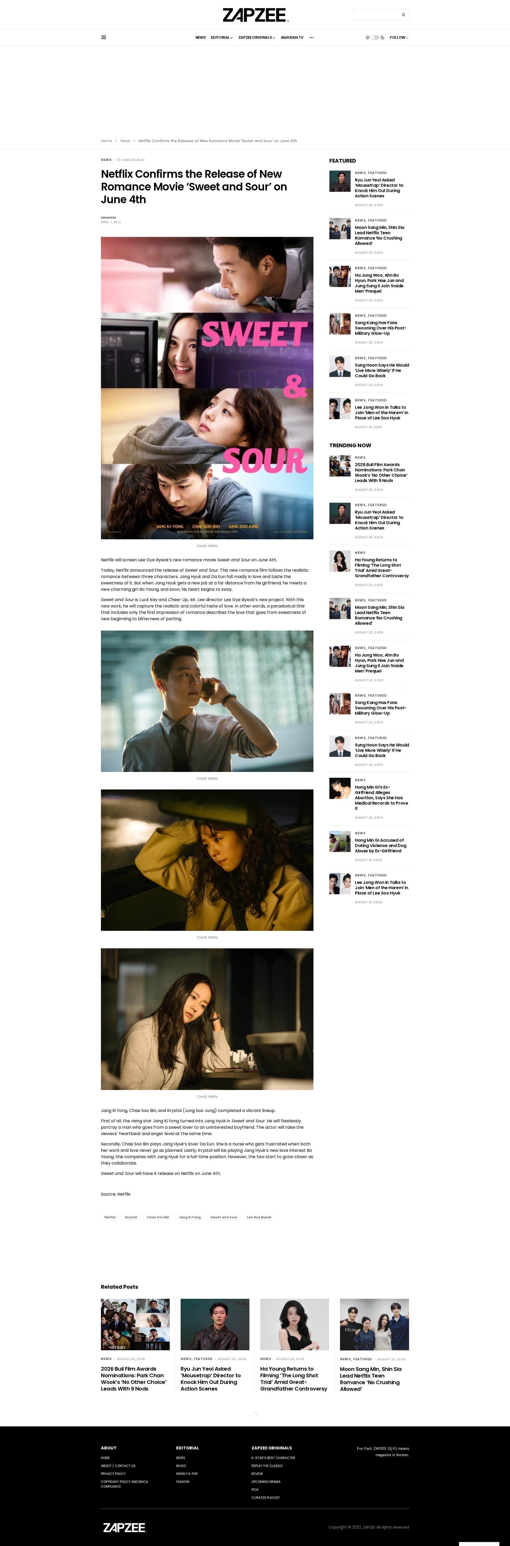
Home (106, 141)
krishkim (108, 217)
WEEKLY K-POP (187, 1473)
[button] (104, 37)
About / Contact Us (118, 1466)
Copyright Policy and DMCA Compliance (124, 1484)
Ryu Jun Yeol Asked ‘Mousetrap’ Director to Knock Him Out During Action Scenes (379, 188)
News (125, 141)
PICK (255, 1489)
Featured (377, 173)
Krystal (131, 1217)
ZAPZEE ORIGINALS (272, 1448)
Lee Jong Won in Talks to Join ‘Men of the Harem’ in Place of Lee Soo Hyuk (381, 413)
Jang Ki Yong (190, 1217)
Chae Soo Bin (158, 1217)
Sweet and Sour (223, 1217)
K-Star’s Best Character (273, 1458)
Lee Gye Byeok (259, 1217)
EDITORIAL (187, 1448)
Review (257, 1473)
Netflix (110, 1217)
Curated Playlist (266, 1497)
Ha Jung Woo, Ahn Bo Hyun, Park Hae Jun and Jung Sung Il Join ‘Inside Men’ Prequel (379, 283)
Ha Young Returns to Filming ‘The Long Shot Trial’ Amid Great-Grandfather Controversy (382, 568)
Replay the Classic (267, 1466)
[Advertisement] (255, 95)
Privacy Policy (113, 1473)
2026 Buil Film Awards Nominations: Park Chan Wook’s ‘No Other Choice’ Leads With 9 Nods (381, 473)
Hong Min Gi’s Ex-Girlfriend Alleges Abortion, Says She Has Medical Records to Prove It (381, 798)
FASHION (182, 1481)
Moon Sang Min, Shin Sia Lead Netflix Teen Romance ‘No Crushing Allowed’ (379, 236)
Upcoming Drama (266, 1481)
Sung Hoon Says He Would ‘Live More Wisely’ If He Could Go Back (382, 370)
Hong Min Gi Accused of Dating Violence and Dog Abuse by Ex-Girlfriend (380, 845)
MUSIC (181, 1466)
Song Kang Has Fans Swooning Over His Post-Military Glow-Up (380, 328)
